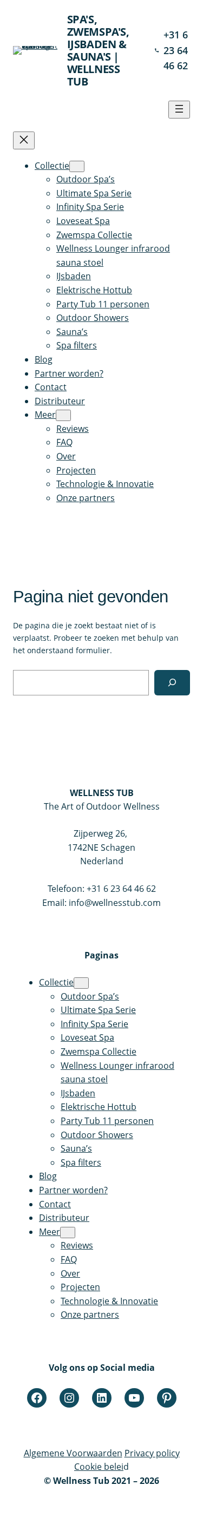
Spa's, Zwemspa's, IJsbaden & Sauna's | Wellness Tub (98, 50)
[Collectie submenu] (76, 166)
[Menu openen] (179, 110)
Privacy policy (152, 1453)
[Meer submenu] (63, 415)
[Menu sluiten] (24, 140)
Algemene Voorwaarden (73, 1453)
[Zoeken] (172, 682)
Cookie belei (98, 1467)
